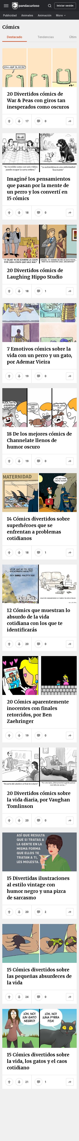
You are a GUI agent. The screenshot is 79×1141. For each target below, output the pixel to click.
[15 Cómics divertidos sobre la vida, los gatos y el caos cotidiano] (39, 1028)
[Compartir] (70, 121)
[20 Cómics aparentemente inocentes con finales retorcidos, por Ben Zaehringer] (39, 675)
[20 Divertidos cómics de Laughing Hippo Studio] (39, 244)
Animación (44, 15)
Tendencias (46, 37)
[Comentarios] (38, 121)
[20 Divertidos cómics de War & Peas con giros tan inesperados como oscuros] (39, 67)
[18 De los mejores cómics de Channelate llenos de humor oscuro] (39, 407)
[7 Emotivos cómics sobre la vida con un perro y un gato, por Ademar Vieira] (39, 322)
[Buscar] (50, 6)
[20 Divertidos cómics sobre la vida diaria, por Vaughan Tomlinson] (39, 767)
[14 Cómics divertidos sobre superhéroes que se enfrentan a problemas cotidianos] (39, 492)
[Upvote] (9, 121)
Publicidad (10, 15)
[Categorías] (6, 6)
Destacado (14, 37)
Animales (27, 15)
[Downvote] (19, 121)
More (59, 15)
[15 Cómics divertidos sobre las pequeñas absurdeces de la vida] (39, 943)
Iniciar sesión (65, 5)
